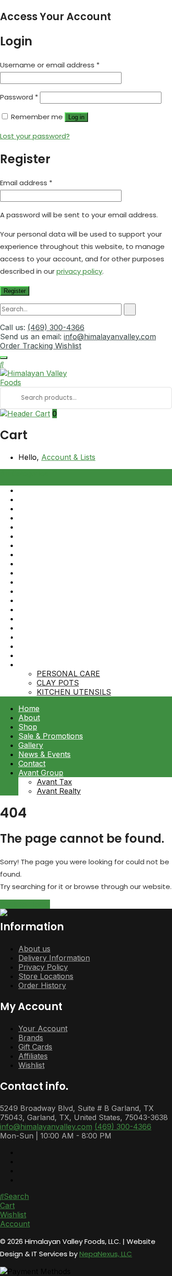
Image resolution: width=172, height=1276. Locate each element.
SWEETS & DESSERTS (58, 655)
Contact (31, 763)
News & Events (44, 754)
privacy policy (79, 271)
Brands (30, 1037)
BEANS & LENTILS (51, 517)
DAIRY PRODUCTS (52, 581)
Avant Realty (59, 790)
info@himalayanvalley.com (110, 336)
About (29, 717)
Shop (27, 726)
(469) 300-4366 (56, 327)
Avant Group (40, 772)
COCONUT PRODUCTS (59, 572)
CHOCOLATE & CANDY (59, 554)
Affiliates (33, 1056)
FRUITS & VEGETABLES (61, 609)
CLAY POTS (58, 682)
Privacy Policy (43, 967)
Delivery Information (54, 957)
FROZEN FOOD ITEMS (58, 618)
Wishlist (68, 345)
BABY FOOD (40, 499)
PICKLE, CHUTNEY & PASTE (69, 563)
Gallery (30, 745)
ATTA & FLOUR (45, 490)
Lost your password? (35, 136)
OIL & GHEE (39, 636)
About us (34, 948)
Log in (76, 117)
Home (28, 708)
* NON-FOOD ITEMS (55, 664)
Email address (26, 183)
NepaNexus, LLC (105, 1254)
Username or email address (50, 65)
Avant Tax (54, 781)
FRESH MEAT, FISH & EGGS (68, 600)
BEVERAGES (40, 526)
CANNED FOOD (46, 545)
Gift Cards (35, 1046)
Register (15, 290)
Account (15, 1223)
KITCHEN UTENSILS (74, 691)
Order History (42, 985)
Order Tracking (27, 345)
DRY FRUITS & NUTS (56, 591)
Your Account (42, 1028)
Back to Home (25, 904)
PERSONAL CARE (68, 673)
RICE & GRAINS (46, 627)
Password (19, 97)
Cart (7, 1205)
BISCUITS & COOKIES (57, 536)
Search (16, 1196)
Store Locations (45, 976)
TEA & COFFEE (45, 646)
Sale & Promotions (50, 735)
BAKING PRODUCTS (55, 508)
